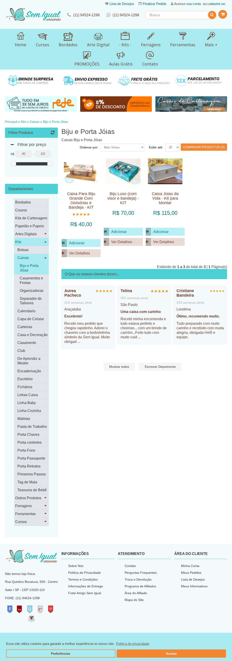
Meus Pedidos (191, 572)
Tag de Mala (27, 482)
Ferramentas (25, 514)
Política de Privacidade (84, 572)
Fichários (24, 387)
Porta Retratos (29, 466)
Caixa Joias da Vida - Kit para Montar (165, 198)
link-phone (83, 15)
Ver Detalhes (79, 253)
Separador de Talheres (31, 301)
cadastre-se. (216, 4)
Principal (11, 121)
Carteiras (24, 327)
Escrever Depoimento (160, 366)
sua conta (193, 4)
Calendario (26, 311)
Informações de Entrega (85, 586)
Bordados (23, 202)
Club (21, 351)
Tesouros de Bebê (32, 490)
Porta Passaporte (31, 458)
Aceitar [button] (171, 653)
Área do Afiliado (136, 593)
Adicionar (77, 243)
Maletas (23, 419)
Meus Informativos (194, 586)
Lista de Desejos (121, 4)
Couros (21, 210)
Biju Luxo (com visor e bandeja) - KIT (123, 198)
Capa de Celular (30, 319)
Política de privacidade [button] (132, 644)
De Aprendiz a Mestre (28, 361)
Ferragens (23, 506)
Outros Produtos (28, 498)
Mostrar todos (119, 366)
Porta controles (29, 442)
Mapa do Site (134, 600)
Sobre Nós (75, 566)
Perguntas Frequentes (141, 572)
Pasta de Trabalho (32, 427)
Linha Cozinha (29, 411)
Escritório (25, 379)
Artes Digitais (26, 234)
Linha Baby (26, 403)
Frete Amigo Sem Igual (84, 593)
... (78, 342)
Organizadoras (32, 291)
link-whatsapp (122, 15)
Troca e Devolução (138, 579)
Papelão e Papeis (29, 226)
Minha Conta (190, 566)
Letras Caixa (27, 395)
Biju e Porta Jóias (55, 121)
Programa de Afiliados (140, 586)
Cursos (21, 522)
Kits (23, 121)
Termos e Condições (83, 579)
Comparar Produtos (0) (204, 147)
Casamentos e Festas (31, 280)
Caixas (34, 121)
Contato (130, 566)
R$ (12, 154)
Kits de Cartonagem (31, 218)
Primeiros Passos (31, 474)
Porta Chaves (28, 434)
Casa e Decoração (32, 335)
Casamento (26, 343)
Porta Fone (26, 450)
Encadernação (29, 371)
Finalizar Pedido (154, 4)
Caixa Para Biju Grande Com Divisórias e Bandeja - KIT (81, 200)
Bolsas (23, 250)
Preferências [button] (60, 653)
